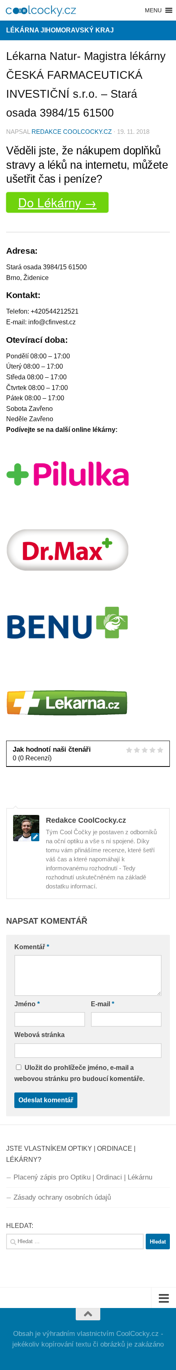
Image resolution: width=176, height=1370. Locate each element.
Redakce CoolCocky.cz (72, 132)
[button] (153, 10)
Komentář (31, 946)
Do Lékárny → (57, 202)
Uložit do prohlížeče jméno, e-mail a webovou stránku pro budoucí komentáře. (79, 1073)
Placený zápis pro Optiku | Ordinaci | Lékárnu (83, 1177)
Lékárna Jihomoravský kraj (60, 30)
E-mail (102, 1004)
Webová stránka (39, 1034)
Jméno (27, 1004)
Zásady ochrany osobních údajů (62, 1197)
